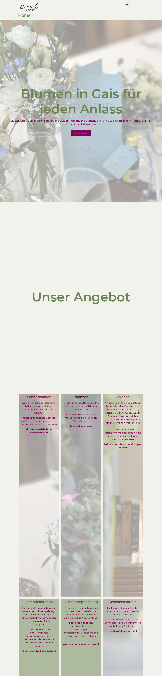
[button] (127, 4)
